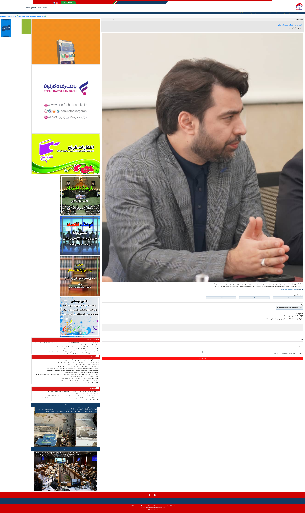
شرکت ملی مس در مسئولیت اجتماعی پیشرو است (104, 16)
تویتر (254, 297)
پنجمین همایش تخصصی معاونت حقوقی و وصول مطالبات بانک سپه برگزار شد (81, 372)
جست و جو (28, 7)
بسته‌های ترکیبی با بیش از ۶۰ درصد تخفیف (89, 398)
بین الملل (263, 13)
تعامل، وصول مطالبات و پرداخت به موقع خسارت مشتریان (47, 374)
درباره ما (39, 7)
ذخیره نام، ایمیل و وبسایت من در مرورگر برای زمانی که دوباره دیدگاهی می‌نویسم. (283, 354)
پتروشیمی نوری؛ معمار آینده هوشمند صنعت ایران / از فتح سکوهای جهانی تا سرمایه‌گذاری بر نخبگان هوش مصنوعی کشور (73, 347)
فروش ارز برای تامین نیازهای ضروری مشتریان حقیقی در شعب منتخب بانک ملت (37, 16)
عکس (65, 449)
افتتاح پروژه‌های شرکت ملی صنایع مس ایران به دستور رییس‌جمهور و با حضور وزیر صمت (79, 378)
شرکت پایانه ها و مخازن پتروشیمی (286, 289)
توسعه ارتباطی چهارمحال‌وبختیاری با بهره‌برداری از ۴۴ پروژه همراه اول (62, 391)
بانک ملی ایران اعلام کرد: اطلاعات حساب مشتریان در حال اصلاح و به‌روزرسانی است (81, 374)
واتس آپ (221, 297)
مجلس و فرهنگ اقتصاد (241, 13)
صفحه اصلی (45, 7)
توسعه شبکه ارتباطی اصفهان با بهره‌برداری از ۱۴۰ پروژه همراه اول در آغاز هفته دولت (58, 398)
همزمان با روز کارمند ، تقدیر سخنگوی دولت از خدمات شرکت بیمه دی (84, 376)
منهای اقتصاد (250, 13)
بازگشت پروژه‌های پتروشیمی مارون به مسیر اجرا (88, 368)
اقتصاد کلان (269, 13)
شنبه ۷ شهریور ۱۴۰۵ (71, 2)
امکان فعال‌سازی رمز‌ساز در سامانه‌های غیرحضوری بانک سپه (86, 383)
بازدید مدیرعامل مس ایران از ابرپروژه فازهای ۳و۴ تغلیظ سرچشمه (60, 368)
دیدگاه (301, 322)
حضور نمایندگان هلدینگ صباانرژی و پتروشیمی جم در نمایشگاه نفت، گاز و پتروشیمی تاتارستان (78, 360)
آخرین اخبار (93, 357)
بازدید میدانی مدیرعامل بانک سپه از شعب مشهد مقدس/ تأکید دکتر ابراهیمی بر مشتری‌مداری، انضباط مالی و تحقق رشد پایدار (72, 370)
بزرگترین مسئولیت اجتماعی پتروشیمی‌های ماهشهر (87, 345)
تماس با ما (34, 7)
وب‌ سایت (300, 346)
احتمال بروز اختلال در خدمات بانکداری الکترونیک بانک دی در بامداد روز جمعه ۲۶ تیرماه (80, 349)
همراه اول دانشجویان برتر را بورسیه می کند (89, 391)
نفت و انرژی (291, 13)
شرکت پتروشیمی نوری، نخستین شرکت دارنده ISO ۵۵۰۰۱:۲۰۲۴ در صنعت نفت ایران (80, 343)
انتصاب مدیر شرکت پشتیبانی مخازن (289, 25)
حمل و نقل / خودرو (276, 13)
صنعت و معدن (285, 13)
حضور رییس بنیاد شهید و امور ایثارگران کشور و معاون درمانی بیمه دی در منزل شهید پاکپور (79, 381)
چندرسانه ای (257, 13)
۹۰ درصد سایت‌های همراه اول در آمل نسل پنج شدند (87, 394)
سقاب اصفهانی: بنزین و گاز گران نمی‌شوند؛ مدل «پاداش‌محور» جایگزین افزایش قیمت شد (79, 353)
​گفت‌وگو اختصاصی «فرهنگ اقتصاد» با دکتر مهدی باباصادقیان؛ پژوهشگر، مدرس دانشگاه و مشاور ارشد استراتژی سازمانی (73, 351)
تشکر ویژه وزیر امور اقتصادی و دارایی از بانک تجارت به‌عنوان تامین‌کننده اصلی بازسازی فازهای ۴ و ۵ (77, 366)
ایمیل (301, 340)
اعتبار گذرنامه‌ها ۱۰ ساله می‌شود (91, 400)
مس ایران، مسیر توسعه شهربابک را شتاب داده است (74, 16)
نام (302, 333)
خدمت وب (148, 509)
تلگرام (288, 297)
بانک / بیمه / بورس (299, 13)
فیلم (65, 405)
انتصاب (295, 289)
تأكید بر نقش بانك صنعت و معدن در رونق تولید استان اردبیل (46, 343)
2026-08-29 (63, 2)
